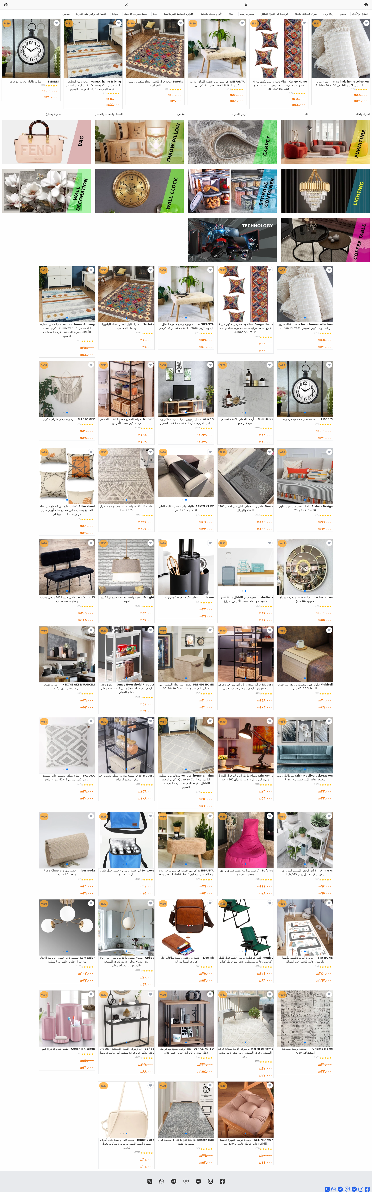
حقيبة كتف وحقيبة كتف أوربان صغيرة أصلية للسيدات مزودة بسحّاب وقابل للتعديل (127, 1143)
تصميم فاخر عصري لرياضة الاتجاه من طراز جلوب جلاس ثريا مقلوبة (67, 959)
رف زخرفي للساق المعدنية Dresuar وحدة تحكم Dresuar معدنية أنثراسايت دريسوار (126, 1050)
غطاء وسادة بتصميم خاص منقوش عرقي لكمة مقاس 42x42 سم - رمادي (68, 777)
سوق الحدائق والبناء (306, 14)
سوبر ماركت (247, 14)
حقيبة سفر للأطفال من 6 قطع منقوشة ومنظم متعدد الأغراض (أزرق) (247, 599)
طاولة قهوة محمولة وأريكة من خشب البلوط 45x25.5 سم (305, 686)
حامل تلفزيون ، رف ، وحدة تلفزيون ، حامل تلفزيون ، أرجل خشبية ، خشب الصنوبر (186, 421)
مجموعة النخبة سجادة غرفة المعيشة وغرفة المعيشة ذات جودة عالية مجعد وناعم (245, 1052)
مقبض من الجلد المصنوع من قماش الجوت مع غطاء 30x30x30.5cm (186, 686)
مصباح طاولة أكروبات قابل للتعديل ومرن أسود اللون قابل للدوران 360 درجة (245, 777)
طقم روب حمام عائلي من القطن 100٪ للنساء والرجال (245, 508)
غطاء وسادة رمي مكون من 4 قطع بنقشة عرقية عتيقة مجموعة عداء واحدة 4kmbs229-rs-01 (280, 85)
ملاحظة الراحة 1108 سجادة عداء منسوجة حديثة (186, 1141)
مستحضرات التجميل (135, 14)
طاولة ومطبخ (53, 114)
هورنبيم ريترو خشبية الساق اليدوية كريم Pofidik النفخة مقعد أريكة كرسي (217, 83)
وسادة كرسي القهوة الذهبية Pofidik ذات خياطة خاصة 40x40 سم (246, 1141)
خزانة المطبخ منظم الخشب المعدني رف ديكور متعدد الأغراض (127, 421)
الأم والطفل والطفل (211, 14)
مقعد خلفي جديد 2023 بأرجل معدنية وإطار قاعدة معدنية (67, 599)
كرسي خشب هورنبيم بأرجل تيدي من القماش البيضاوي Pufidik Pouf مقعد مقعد (186, 872)
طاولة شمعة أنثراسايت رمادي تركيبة (69, 686)
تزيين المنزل (239, 114)
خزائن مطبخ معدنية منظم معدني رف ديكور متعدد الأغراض (126, 777)
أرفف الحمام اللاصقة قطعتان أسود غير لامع (247, 421)
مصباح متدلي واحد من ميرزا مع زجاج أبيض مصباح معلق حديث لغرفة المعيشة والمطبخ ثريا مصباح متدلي (127, 961)
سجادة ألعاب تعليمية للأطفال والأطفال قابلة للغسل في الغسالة (307, 959)
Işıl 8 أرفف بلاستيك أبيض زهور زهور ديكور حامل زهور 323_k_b (306, 872)
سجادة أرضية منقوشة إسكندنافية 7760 (307, 1050)
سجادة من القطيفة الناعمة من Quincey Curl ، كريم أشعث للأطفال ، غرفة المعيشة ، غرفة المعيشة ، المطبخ (93, 85)
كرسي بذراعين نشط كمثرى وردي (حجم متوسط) (246, 872)
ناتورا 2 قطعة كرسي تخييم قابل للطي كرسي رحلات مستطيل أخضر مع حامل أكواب (245, 959)
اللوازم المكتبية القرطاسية (179, 14)
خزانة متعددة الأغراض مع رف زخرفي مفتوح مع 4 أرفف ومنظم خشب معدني (245, 686)
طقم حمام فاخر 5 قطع (68, 1048)
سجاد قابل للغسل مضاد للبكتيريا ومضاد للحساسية (155, 83)
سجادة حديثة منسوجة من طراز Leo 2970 (127, 508)
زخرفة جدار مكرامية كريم (69, 419)
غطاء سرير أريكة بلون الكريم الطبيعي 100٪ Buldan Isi (342, 83)
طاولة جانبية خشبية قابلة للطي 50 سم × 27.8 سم (186, 508)
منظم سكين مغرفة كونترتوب (189, 597)
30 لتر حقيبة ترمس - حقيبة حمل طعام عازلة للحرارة (127, 872)
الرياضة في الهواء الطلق (274, 14)
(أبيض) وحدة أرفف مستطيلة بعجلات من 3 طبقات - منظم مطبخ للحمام (127, 688)
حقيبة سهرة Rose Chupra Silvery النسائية (69, 872)
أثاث (306, 114)
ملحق (342, 14)
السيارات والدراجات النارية (91, 14)
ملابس (66, 14)
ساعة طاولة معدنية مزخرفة (34, 81)
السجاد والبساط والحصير (109, 114)
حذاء (231, 14)
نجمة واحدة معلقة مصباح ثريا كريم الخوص (127, 599)
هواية (115, 14)
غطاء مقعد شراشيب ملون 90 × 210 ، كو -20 (306, 508)
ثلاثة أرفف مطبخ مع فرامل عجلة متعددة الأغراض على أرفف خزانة (187, 1050)
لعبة (155, 14)
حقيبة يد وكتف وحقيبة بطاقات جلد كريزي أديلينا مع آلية (187, 959)
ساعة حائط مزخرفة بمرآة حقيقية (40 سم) (306, 599)
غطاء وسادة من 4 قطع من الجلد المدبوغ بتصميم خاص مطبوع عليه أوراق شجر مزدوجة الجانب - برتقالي (67, 510)
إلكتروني (328, 14)
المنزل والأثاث (360, 14)
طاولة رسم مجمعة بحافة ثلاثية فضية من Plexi (305, 777)
